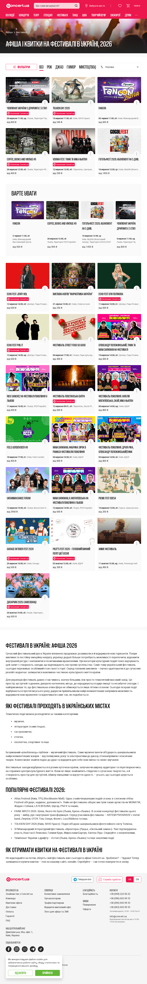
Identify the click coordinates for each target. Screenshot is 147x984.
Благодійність (90, 893)
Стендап (48, 15)
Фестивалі (62, 15)
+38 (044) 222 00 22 (120, 893)
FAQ (8, 920)
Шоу (84, 15)
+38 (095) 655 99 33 (120, 902)
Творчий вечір (98, 15)
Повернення (89, 904)
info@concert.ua (118, 916)
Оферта (87, 909)
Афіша (9, 32)
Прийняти (47, 973)
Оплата (10, 911)
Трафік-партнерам (54, 902)
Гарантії (10, 916)
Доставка (11, 907)
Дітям (128, 15)
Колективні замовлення (57, 893)
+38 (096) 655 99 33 (120, 898)
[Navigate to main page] (18, 5)
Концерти (24, 15)
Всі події (10, 15)
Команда (11, 898)
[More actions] (45, 103)
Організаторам (52, 898)
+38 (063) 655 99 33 (120, 907)
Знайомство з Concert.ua (19, 893)
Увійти (137, 5)
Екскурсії (115, 15)
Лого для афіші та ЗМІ (56, 911)
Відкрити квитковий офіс (57, 907)
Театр (36, 15)
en (137, 879)
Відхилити (20, 973)
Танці (75, 15)
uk (129, 879)
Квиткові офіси (14, 902)
